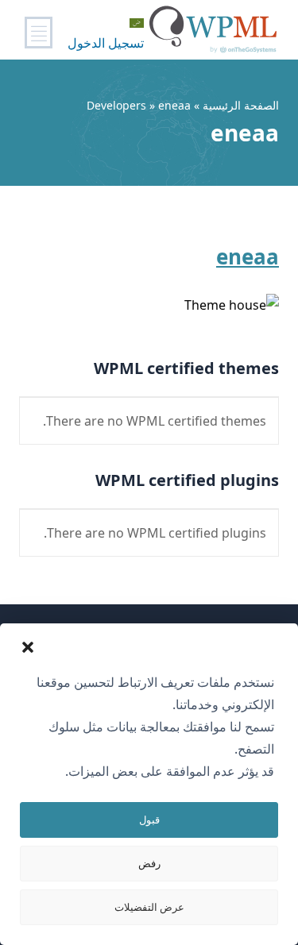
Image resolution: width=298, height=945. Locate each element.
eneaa (247, 256)
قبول (149, 819)
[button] (28, 647)
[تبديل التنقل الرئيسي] (38, 32)
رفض (149, 863)
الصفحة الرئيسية (241, 105)
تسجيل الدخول (106, 43)
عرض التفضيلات (149, 907)
